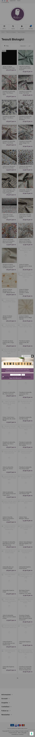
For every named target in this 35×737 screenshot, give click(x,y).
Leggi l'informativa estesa (15, 378)
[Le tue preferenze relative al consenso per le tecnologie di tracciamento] (31, 733)
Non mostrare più (26, 356)
